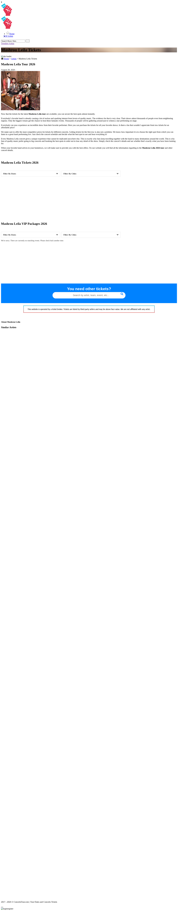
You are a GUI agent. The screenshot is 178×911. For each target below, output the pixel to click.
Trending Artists (7, 43)
